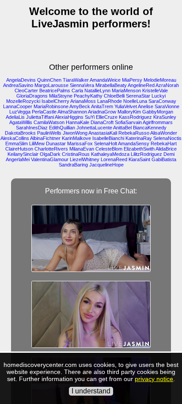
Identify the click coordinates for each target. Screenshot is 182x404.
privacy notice (154, 378)
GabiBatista (164, 159)
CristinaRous (76, 154)
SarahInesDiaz (32, 127)
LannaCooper (17, 106)
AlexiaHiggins (69, 117)
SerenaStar (138, 95)
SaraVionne (167, 106)
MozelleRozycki (23, 101)
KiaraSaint (139, 159)
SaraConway (162, 101)
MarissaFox (80, 143)
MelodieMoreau (160, 80)
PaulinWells (49, 133)
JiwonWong (75, 133)
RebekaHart (164, 143)
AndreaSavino (18, 85)
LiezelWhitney (84, 159)
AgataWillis (20, 122)
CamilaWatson (49, 122)
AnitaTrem (102, 106)
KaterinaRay (138, 138)
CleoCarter (26, 90)
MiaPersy (132, 80)
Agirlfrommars (158, 122)
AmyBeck (79, 106)
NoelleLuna (135, 101)
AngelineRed (141, 85)
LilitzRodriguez (146, 154)
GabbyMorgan (157, 111)
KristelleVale (155, 90)
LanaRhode (109, 101)
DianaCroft (102, 122)
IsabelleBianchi (108, 138)
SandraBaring (73, 164)
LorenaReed (114, 159)
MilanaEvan (81, 148)
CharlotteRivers (51, 148)
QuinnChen (49, 80)
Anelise (145, 106)
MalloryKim (129, 111)
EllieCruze (107, 117)
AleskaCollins (14, 138)
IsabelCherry (55, 101)
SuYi (90, 117)
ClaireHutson (19, 148)
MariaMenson (126, 90)
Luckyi (159, 95)
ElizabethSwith (139, 148)
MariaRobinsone (51, 106)
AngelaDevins (21, 80)
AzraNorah (167, 85)
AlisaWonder (163, 133)
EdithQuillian (62, 127)
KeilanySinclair (23, 154)
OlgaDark (50, 154)
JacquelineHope (106, 164)
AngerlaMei (18, 159)
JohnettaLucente (94, 127)
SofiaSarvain (128, 122)
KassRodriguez (135, 117)
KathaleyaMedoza (110, 154)
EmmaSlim (16, 143)
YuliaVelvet (125, 106)
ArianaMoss (83, 101)
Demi (168, 154)
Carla (77, 90)
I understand (91, 391)
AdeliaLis (15, 117)
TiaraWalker (76, 80)
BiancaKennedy (150, 127)
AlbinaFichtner (45, 138)
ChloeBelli (114, 95)
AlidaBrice (166, 148)
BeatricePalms (54, 90)
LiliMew (37, 143)
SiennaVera (82, 85)
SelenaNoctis (167, 138)
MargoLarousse (51, 85)
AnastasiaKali (102, 133)
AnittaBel (122, 127)
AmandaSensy (133, 143)
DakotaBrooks (20, 133)
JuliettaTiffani (40, 117)
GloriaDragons (32, 95)
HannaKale (77, 122)
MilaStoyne (60, 95)
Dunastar (56, 143)
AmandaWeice (105, 80)
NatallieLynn (97, 90)
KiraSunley (164, 117)
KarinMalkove (76, 138)
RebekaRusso (133, 133)
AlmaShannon (72, 111)
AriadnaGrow (102, 111)
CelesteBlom (108, 148)
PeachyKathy (88, 95)
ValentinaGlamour (49, 159)
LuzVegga (19, 111)
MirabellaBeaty (111, 85)
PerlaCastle (44, 111)
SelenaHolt (105, 143)
